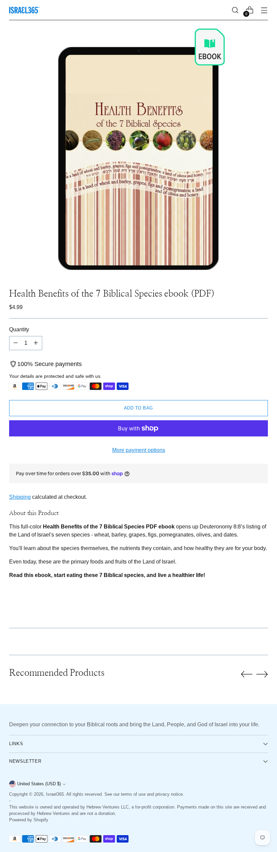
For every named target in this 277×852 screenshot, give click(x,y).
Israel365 (55, 794)
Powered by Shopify (28, 820)
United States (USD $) (39, 784)
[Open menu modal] (264, 10)
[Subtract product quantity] (15, 343)
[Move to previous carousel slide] (246, 674)
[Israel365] (24, 10)
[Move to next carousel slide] (262, 674)
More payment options (138, 450)
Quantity (19, 329)
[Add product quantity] (36, 343)
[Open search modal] (235, 10)
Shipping (20, 497)
